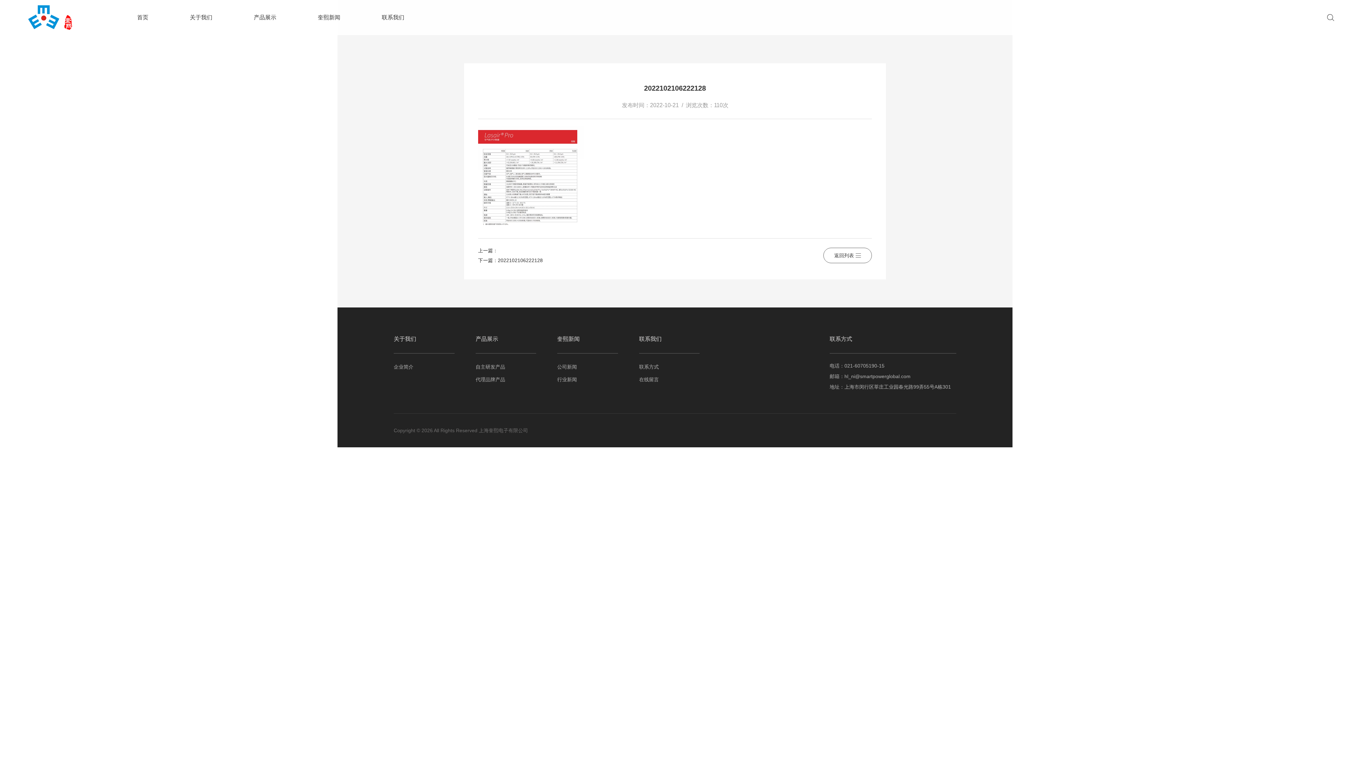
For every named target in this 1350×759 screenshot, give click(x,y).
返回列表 (844, 255)
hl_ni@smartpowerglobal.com (877, 376)
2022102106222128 (520, 260)
